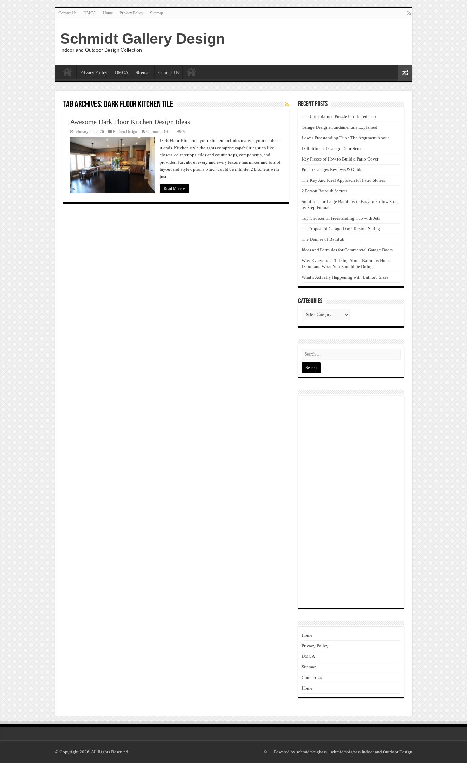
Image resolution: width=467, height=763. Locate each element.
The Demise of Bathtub (323, 239)
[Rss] (409, 13)
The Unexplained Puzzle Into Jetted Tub (339, 116)
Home (108, 13)
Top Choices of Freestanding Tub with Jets (341, 218)
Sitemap (156, 13)
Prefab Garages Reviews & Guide (332, 169)
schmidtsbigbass (311, 751)
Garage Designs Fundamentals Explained (339, 127)
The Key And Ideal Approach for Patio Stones (343, 180)
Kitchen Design (125, 131)
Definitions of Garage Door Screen (333, 148)
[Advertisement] (351, 501)
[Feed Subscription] (287, 105)
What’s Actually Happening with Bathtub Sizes (345, 277)
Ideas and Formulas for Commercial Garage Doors (347, 249)
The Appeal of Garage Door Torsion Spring (341, 228)
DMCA (89, 13)
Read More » (174, 188)
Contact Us (67, 13)
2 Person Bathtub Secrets (324, 190)
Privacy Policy (131, 13)
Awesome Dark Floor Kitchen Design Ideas (130, 121)
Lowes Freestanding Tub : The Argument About (345, 137)
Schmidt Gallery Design (142, 38)
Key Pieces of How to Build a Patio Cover (340, 159)
